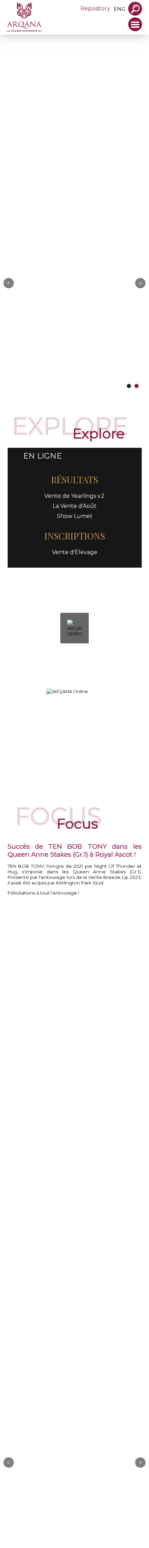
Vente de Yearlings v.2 (74, 497)
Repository (95, 8)
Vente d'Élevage (74, 554)
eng (119, 9)
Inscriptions (74, 538)
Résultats (74, 481)
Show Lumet (75, 517)
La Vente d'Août (75, 507)
